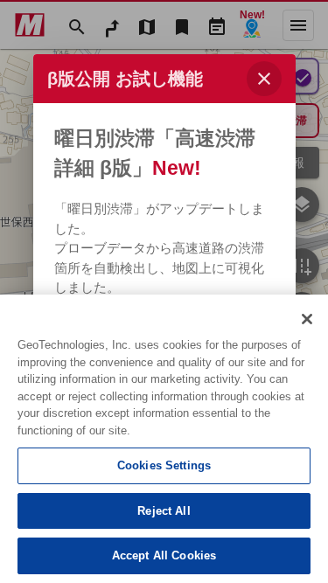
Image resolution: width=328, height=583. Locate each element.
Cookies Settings (164, 465)
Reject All (163, 510)
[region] (164, 439)
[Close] (307, 319)
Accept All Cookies (164, 555)
